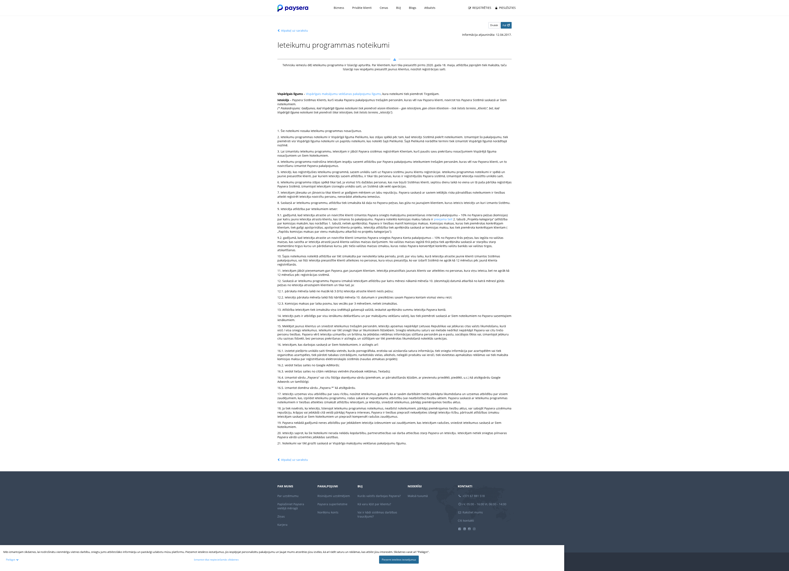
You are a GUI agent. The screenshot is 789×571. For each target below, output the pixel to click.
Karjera (282, 525)
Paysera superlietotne (332, 504)
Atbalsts (429, 8)
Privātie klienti (362, 8)
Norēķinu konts (327, 512)
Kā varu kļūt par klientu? (374, 504)
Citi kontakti (466, 520)
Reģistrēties (481, 8)
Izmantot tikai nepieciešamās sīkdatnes (216, 559)
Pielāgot (10, 559)
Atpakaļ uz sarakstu (294, 30)
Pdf (504, 25)
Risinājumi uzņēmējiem (333, 496)
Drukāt (494, 25)
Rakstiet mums (472, 512)
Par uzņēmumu (288, 496)
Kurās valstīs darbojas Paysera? (379, 496)
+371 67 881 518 (473, 496)
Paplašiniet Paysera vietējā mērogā (290, 506)
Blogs (412, 8)
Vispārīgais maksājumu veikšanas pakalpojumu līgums (343, 94)
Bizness (339, 8)
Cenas (384, 8)
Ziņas (281, 516)
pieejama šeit (443, 219)
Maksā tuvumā (418, 496)
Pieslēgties (507, 8)
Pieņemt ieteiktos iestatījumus (399, 559)
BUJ (398, 8)
